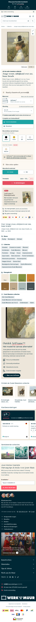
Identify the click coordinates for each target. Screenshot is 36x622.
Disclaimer (24, 604)
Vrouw (18, 253)
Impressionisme (27, 253)
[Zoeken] (32, 20)
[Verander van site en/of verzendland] (33, 11)
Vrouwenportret (21, 258)
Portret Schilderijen (28, 256)
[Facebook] (13, 577)
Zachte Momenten (26, 264)
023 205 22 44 (23, 512)
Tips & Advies (6, 568)
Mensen (24, 250)
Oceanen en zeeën (15, 247)
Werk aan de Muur (8, 573)
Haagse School (6, 261)
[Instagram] (7, 577)
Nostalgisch (11, 239)
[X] (15, 577)
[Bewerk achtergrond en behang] (32, 33)
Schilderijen (5, 250)
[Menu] (2, 16)
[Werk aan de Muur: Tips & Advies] (34, 568)
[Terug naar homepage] (11, 16)
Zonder (11, 172)
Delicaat (19, 239)
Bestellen (6, 519)
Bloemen (25, 247)
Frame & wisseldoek (11, 122)
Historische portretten (8, 258)
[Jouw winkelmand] (33, 16)
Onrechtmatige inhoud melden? (14, 606)
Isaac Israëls (5, 256)
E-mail (32, 512)
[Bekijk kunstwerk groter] (32, 30)
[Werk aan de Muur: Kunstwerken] (34, 560)
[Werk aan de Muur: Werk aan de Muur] (34, 573)
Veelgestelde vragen (10, 517)
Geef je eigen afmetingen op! (17, 115)
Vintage (12, 253)
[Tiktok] (18, 577)
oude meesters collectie (13, 71)
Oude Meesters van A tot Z (10, 303)
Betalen (6, 522)
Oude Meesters (15, 250)
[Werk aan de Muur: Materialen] (34, 564)
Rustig (4, 239)
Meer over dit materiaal (27, 96)
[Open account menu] (30, 16)
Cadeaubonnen (8, 529)
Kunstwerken (6, 560)
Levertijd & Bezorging (10, 524)
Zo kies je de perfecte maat (26, 106)
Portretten (5, 253)
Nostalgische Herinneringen (10, 264)
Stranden (4, 247)
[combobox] (14, 21)
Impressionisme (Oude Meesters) (12, 267)
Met (27, 172)
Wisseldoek (9, 126)
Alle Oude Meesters (8, 297)
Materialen (5, 564)
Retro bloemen (15, 256)
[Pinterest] (10, 577)
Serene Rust (16, 261)
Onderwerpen (24, 303)
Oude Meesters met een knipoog (12, 300)
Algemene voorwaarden (15, 604)
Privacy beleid (26, 606)
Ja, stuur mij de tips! (9, 487)
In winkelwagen (19, 183)
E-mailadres (5, 479)
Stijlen (32, 303)
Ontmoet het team (9, 553)
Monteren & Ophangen (10, 526)
